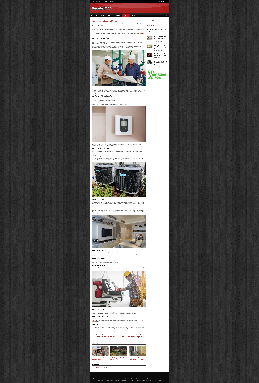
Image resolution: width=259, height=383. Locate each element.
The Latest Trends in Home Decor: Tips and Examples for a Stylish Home (160, 38)
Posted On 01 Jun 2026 (158, 41)
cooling (122, 24)
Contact (111, 1)
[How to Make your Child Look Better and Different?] (167, 15)
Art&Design (118, 15)
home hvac (131, 24)
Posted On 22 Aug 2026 (151, 33)
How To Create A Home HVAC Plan (104, 21)
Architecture (111, 15)
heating (126, 24)
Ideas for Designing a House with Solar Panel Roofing (132, 337)
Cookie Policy (105, 1)
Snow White (108, 24)
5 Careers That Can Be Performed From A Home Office (156, 30)
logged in (98, 367)
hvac (144, 24)
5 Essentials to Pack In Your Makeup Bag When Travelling (160, 54)
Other (139, 15)
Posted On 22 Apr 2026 (158, 57)
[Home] (92, 15)
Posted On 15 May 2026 (158, 50)
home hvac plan (138, 24)
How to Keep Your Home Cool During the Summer (98, 359)
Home (93, 1)
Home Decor (126, 15)
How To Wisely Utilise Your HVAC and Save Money (117, 359)
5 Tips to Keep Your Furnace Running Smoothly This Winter (136, 359)
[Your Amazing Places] (157, 79)
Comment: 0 (114, 24)
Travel (96, 15)
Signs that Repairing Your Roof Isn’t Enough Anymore (105, 337)
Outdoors (133, 15)
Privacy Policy (98, 1)
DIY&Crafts (103, 15)
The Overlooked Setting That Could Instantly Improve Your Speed (160, 62)
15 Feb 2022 (99, 24)
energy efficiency (101, 152)
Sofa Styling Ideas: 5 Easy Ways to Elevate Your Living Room (160, 46)
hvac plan (94, 25)
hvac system (100, 25)
